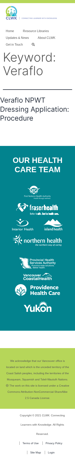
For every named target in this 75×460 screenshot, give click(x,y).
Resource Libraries (36, 31)
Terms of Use (30, 443)
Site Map (35, 452)
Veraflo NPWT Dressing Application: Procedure (34, 109)
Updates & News (17, 37)
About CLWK (46, 37)
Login (51, 452)
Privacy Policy (54, 443)
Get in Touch (14, 44)
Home (10, 31)
